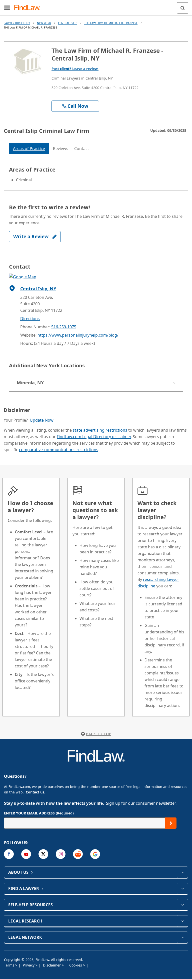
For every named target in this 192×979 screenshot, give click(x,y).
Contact (81, 148)
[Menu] (7, 8)
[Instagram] (61, 854)
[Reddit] (78, 854)
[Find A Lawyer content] (182, 888)
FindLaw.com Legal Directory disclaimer (94, 436)
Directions (30, 318)
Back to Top (98, 733)
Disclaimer (52, 965)
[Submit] (170, 823)
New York (44, 23)
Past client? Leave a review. (75, 68)
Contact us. (35, 792)
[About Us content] (182, 872)
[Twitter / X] (43, 854)
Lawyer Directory (17, 23)
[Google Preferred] (95, 854)
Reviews (60, 148)
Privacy (29, 965)
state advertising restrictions (100, 430)
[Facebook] (9, 854)
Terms (9, 965)
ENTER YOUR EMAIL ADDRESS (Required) (39, 813)
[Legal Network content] (182, 937)
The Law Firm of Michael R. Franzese (111, 23)
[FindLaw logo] (29, 8)
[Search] (182, 8)
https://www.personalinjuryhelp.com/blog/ (78, 335)
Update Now (42, 420)
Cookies (76, 965)
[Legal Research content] (182, 920)
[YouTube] (26, 854)
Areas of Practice (29, 148)
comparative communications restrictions (58, 449)
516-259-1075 (63, 327)
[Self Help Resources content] (182, 904)
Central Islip (67, 23)
